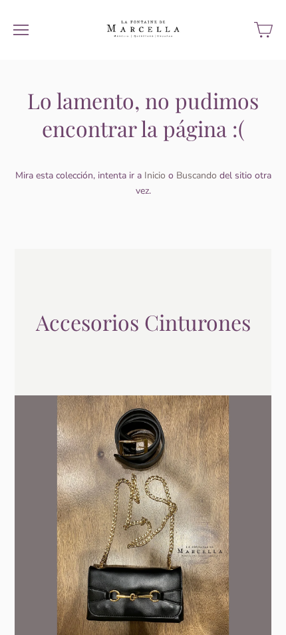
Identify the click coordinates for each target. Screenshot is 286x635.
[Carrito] (263, 30)
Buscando (196, 175)
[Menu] (21, 30)
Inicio (155, 175)
